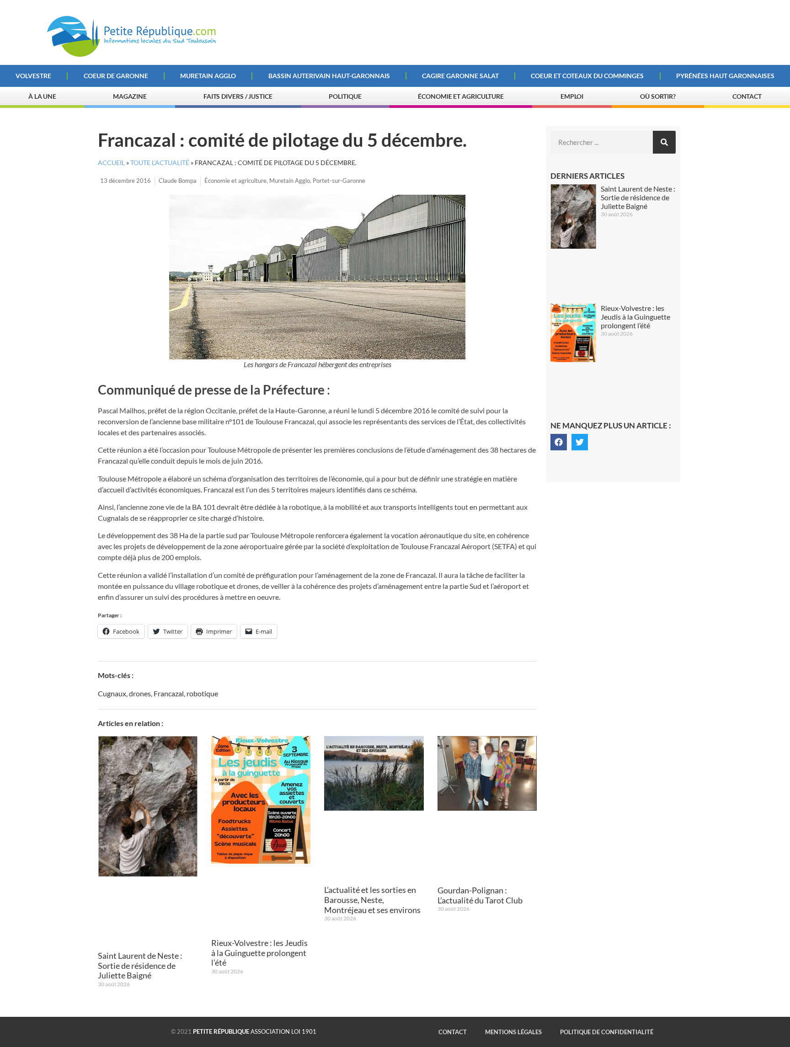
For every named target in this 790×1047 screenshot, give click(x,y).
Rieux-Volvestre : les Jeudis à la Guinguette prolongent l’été (259, 952)
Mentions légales (513, 1032)
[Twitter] (579, 442)
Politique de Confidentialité (606, 1032)
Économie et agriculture (235, 180)
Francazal (169, 693)
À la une (42, 96)
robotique (202, 693)
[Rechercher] (664, 142)
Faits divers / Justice (237, 96)
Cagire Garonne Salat (460, 76)
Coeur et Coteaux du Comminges (587, 76)
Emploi (571, 96)
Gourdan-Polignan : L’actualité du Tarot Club (480, 895)
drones (140, 693)
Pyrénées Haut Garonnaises (725, 76)
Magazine (130, 96)
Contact (747, 96)
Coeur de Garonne (116, 76)
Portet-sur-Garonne (339, 180)
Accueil (111, 162)
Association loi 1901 (254, 1031)
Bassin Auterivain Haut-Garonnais (329, 76)
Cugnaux (112, 693)
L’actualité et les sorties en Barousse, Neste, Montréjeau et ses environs (372, 899)
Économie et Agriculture (461, 96)
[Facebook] (558, 442)
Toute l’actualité (159, 162)
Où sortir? (658, 96)
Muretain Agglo (208, 76)
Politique (345, 96)
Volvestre (33, 76)
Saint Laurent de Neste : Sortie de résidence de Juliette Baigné (140, 965)
